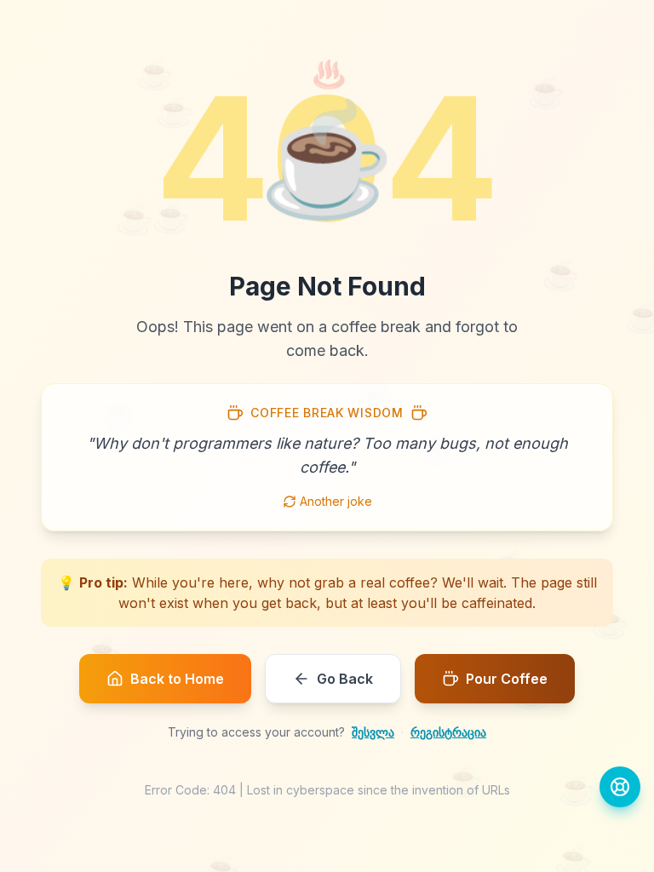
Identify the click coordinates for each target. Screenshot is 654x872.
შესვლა (373, 732)
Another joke (336, 501)
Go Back (345, 678)
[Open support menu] (620, 786)
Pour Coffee (507, 678)
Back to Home (177, 678)
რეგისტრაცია (448, 732)
